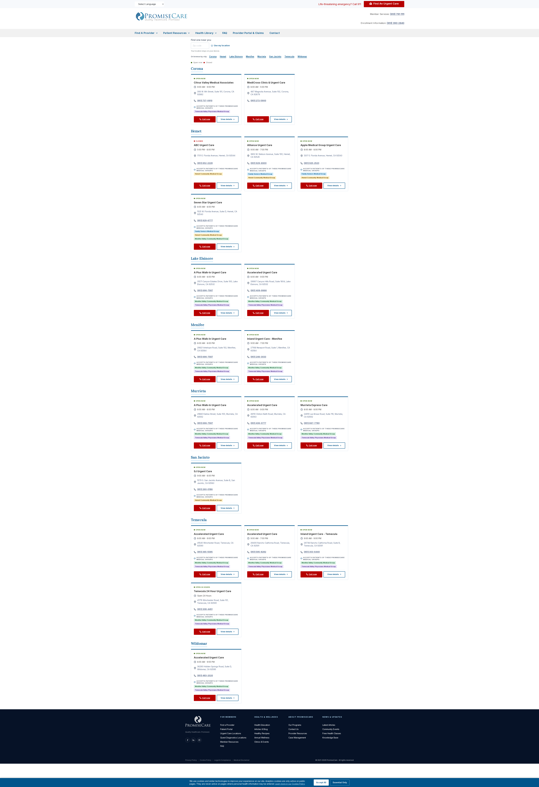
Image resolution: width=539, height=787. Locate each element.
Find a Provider (145, 32)
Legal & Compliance (222, 760)
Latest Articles (328, 725)
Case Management (297, 737)
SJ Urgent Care (203, 471)
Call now (206, 119)
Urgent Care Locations (230, 733)
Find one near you (201, 40)
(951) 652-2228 (205, 163)
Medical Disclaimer (241, 760)
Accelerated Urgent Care (262, 272)
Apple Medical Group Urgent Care (321, 145)
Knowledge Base (330, 737)
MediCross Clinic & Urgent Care (266, 82)
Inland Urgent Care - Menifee (264, 338)
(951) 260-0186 (205, 489)
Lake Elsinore (236, 56)
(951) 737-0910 (204, 100)
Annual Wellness (261, 737)
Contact (275, 32)
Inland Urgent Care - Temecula (319, 534)
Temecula (289, 56)
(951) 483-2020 (205, 675)
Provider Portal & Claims (248, 32)
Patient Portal (226, 729)
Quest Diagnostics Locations (233, 737)
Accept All (321, 782)
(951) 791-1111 (397, 14)
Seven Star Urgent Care (208, 202)
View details (226, 119)
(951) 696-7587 (205, 290)
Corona (213, 56)
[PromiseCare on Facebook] (187, 740)
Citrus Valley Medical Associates (214, 82)
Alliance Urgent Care (259, 145)
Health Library (204, 32)
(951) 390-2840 (395, 23)
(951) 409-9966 (259, 290)
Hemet (223, 56)
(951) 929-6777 (205, 220)
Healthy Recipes (262, 733)
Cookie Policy (205, 760)
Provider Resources (297, 733)
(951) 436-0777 (258, 423)
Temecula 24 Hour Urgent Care (212, 591)
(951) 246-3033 (258, 357)
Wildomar (302, 56)
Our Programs (294, 725)
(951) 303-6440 (312, 552)
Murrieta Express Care (314, 405)
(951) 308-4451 (205, 609)
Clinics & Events (261, 742)
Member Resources (229, 742)
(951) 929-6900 (259, 163)
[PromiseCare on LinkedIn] (193, 740)
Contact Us (293, 729)
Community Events (330, 729)
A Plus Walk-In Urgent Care (210, 272)
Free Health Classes (331, 733)
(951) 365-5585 (205, 552)
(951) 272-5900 (258, 100)
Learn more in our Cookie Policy (290, 784)
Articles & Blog (261, 729)
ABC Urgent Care (204, 145)
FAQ (224, 32)
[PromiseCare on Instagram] (199, 740)
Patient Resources (175, 32)
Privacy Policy (191, 760)
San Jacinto (275, 56)
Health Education (262, 725)
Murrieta (261, 56)
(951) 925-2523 (311, 163)
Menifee (250, 56)
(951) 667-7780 (312, 423)
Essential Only (340, 782)
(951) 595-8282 (258, 552)
